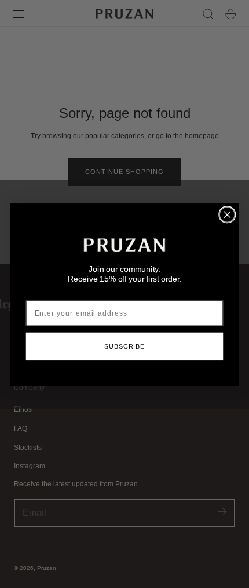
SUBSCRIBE (124, 346)
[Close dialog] (227, 214)
